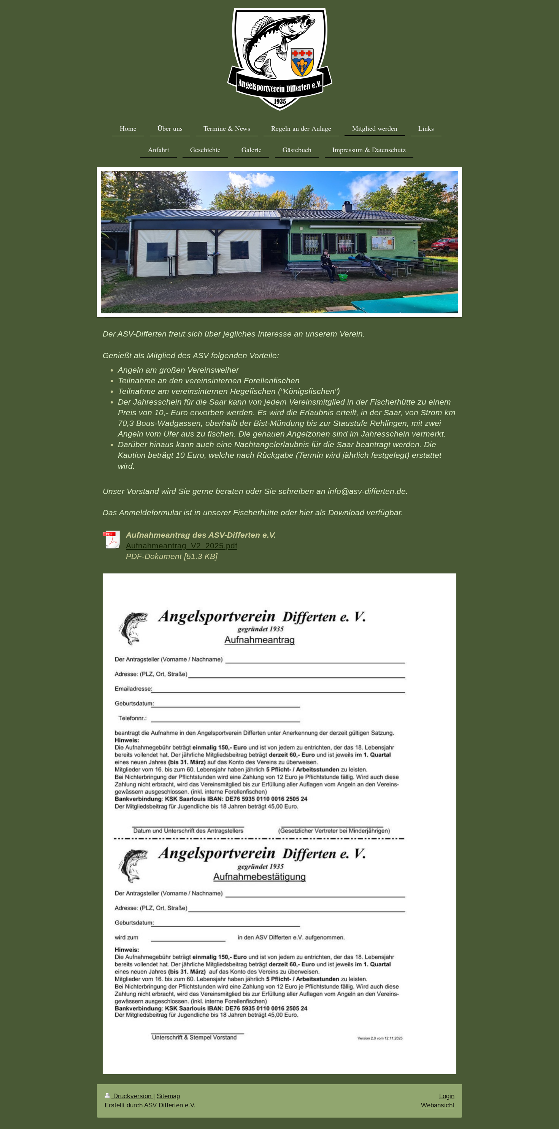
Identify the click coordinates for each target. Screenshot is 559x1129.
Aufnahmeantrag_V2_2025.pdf (181, 545)
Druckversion (132, 1096)
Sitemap (168, 1096)
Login (446, 1096)
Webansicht (437, 1105)
